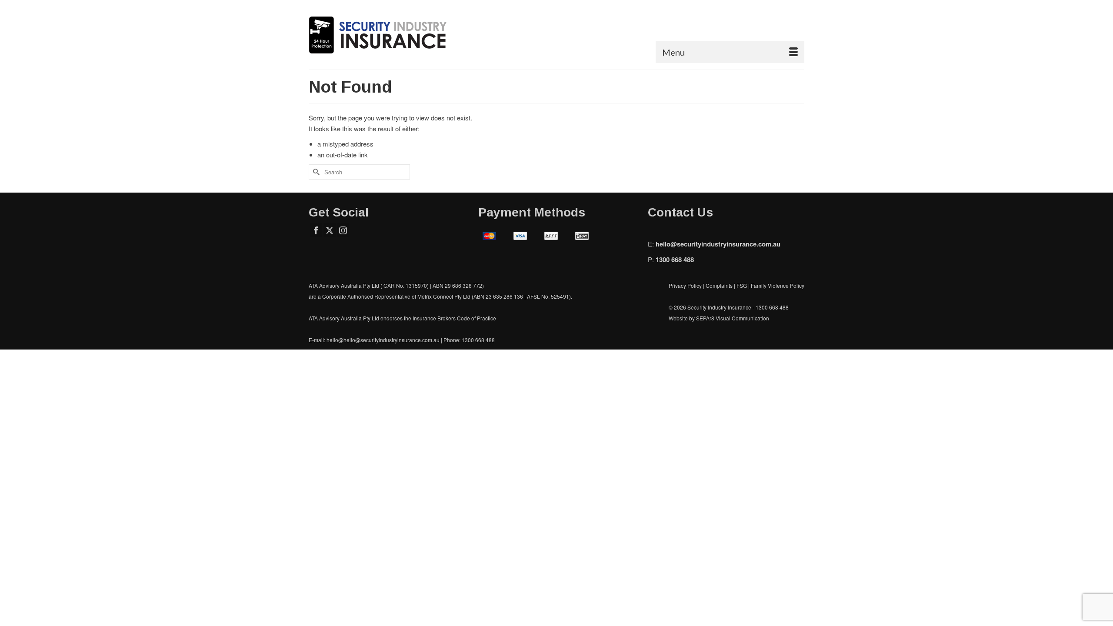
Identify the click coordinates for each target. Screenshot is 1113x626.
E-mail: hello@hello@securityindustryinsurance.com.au (374, 339)
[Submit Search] (315, 172)
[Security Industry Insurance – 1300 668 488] (387, 35)
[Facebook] (316, 230)
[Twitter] (329, 230)
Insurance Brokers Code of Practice (454, 318)
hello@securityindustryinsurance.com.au (718, 244)
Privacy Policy (685, 285)
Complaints (720, 285)
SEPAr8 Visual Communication (732, 318)
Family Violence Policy (777, 285)
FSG (741, 285)
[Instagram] (343, 230)
